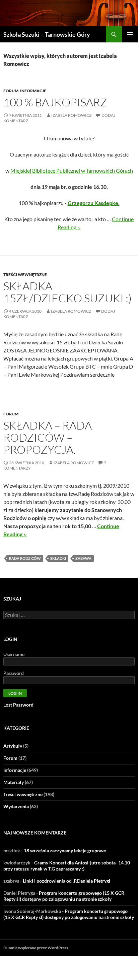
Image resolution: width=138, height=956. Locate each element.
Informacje (33, 90)
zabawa (83, 558)
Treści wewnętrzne (25, 274)
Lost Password (18, 705)
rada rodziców (25, 558)
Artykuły (12, 746)
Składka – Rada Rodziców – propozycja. (47, 437)
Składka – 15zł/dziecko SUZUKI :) (67, 292)
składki (58, 558)
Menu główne (130, 34)
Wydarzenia (16, 806)
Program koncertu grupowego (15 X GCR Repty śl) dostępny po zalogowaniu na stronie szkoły (63, 896)
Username (13, 654)
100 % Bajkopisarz (55, 102)
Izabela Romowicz (71, 115)
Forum (10, 90)
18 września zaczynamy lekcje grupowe (65, 850)
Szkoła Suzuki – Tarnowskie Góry (46, 34)
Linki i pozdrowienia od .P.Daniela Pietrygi (66, 881)
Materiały (13, 782)
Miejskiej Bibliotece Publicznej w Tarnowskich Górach (71, 170)
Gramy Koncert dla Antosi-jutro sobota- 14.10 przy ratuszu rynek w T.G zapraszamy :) (66, 866)
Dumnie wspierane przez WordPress (35, 947)
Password (13, 673)
